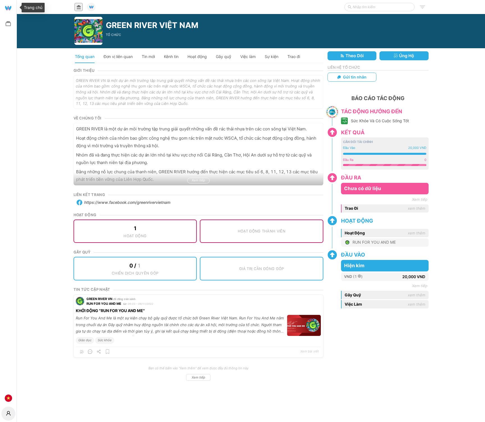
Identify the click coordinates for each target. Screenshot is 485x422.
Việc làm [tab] (248, 56)
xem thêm (416, 208)
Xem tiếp (198, 377)
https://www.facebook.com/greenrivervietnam (127, 202)
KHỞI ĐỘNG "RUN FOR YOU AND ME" (110, 310)
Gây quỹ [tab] (223, 56)
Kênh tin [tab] (171, 56)
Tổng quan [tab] (85, 56)
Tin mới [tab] (148, 56)
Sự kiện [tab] (271, 56)
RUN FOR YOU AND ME (103, 304)
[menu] (8, 202)
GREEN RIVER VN (99, 299)
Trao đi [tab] (293, 56)
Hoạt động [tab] (197, 56)
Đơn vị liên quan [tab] (118, 56)
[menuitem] (8, 7)
